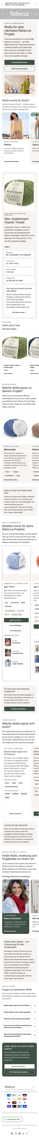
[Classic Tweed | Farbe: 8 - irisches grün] (19, 192)
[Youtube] (19, 1133)
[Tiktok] (23, 1133)
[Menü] (2, 13)
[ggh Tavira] (16, 560)
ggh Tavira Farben (16, 620)
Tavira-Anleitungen (16, 625)
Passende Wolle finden (19, 62)
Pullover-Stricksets (16, 813)
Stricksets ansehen (19, 1066)
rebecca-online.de (22, 1128)
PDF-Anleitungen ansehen (19, 1072)
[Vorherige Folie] (2, 4)
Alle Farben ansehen (19, 312)
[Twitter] (27, 1133)
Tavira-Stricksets (16, 631)
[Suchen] (7, 14)
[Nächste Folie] (36, 4)
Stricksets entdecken (19, 709)
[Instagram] (15, 1133)
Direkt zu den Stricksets (19, 69)
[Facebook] (12, 1133)
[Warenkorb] (36, 14)
